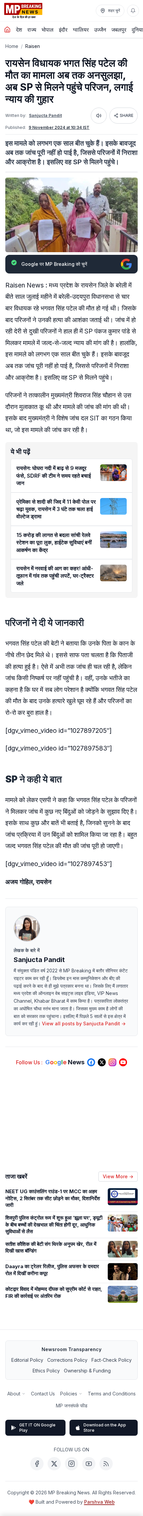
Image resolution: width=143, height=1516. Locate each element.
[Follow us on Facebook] (91, 1062)
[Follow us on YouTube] (123, 1062)
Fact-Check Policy (111, 1360)
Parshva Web (99, 1502)
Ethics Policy (46, 1370)
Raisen (32, 46)
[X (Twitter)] (54, 1463)
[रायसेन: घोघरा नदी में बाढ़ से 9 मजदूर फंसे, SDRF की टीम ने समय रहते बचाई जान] (113, 472)
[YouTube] (88, 1463)
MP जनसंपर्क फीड (71, 1405)
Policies (68, 1393)
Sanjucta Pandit (45, 115)
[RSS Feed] (106, 1463)
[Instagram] (71, 1463)
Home (11, 46)
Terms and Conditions (112, 1393)
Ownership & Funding (87, 1370)
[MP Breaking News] (23, 11)
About (13, 1393)
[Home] (7, 29)
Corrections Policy (67, 1360)
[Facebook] (37, 1463)
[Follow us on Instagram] (112, 1062)
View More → (118, 1176)
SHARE (126, 115)
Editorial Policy (27, 1360)
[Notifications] (133, 11)
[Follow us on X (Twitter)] (102, 1062)
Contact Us (43, 1393)
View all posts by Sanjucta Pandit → (84, 1023)
